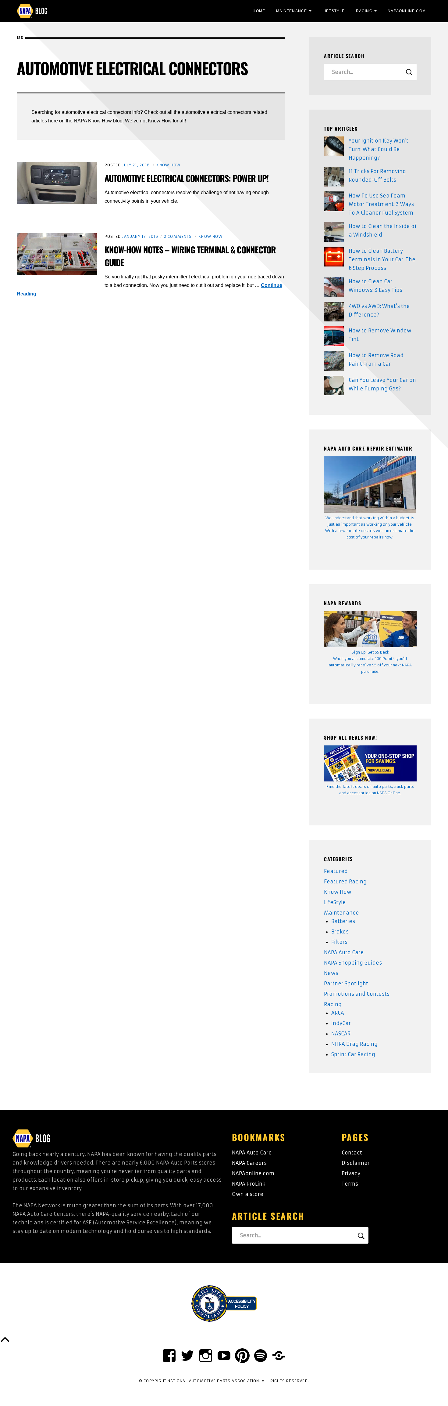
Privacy (351, 1173)
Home (259, 11)
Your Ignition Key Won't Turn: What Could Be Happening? (378, 149)
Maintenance (291, 11)
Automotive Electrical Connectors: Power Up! (186, 178)
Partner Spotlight (346, 983)
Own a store (247, 1194)
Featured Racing (345, 882)
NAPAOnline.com (407, 11)
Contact (352, 1153)
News (331, 973)
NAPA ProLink (248, 1184)
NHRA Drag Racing (354, 1044)
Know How (168, 165)
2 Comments (178, 236)
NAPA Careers (249, 1163)
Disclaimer (356, 1163)
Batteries (343, 921)
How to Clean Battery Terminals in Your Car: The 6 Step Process (382, 259)
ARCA (337, 1013)
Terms (350, 1184)
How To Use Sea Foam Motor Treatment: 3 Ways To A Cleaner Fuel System (381, 204)
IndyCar (341, 1023)
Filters (339, 942)
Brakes (340, 932)
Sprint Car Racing (353, 1054)
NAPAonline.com (253, 1173)
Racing (364, 11)
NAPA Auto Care (344, 952)
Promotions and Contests (356, 994)
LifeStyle (333, 11)
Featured (336, 871)
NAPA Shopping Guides (353, 963)
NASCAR (340, 1034)
